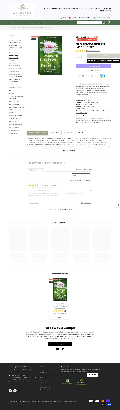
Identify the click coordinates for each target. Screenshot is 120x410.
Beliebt (79, 180)
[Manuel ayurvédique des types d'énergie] (60, 289)
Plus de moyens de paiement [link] (94, 70)
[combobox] (87, 22)
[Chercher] (100, 23)
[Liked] (91, 190)
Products (18, 27)
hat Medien (87, 180)
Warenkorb (94, 118)
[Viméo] (63, 349)
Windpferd (88, 104)
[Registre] (104, 23)
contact (60, 344)
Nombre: (79, 57)
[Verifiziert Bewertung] (45, 190)
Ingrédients (68, 133)
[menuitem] (18, 41)
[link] (18, 257)
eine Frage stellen (66, 209)
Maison (11, 27)
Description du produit (37, 132)
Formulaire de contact (20, 382)
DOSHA (80, 133)
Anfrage (98, 122)
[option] (60, 300)
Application (55, 133)
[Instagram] (57, 349)
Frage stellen (86, 203)
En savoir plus (69, 151)
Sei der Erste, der (60, 209)
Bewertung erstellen (83, 169)
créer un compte (105, 18)
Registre (95, 18)
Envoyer (92, 375)
